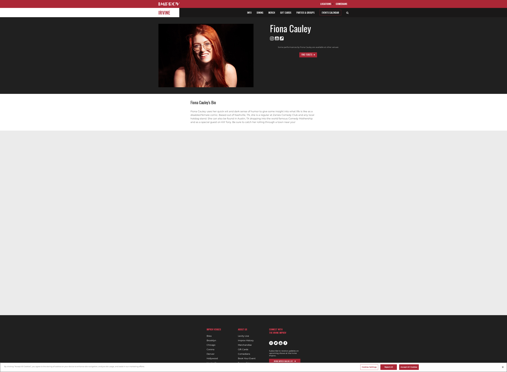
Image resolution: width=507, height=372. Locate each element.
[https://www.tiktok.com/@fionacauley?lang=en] (282, 38)
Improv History (246, 340)
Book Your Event (247, 358)
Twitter (276, 343)
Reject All (388, 367)
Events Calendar (330, 12)
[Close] (503, 367)
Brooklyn (211, 340)
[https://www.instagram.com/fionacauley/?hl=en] (272, 38)
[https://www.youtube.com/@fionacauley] (277, 38)
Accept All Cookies (409, 367)
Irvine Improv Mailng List (283, 361)
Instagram (271, 343)
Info (249, 12)
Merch (271, 12)
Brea (209, 336)
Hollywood (212, 358)
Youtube (281, 343)
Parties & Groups (305, 12)
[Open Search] (347, 12)
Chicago (211, 345)
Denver (210, 354)
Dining (260, 12)
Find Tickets (306, 54)
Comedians (341, 4)
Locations (326, 4)
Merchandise (245, 345)
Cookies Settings (369, 367)
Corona (210, 349)
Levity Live (243, 336)
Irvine (164, 12)
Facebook (285, 343)
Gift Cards (285, 12)
